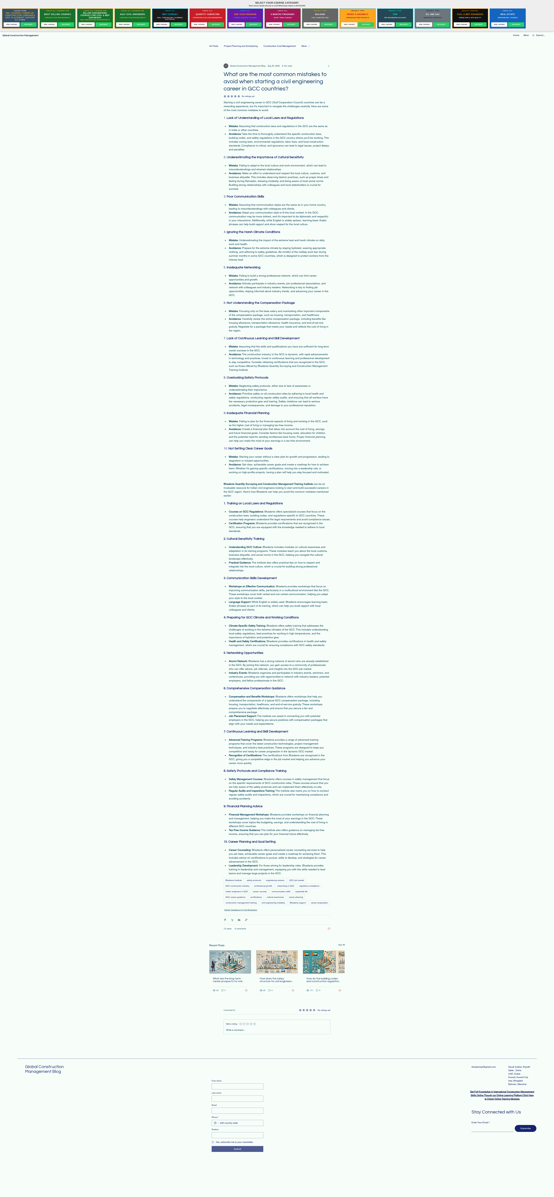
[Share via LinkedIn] (239, 919)
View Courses (11, 24)
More (304, 46)
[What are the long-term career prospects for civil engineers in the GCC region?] (230, 962)
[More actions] (328, 66)
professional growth (263, 886)
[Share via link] (246, 919)
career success (260, 891)
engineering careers (275, 880)
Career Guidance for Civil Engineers (240, 910)
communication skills (281, 891)
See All (341, 945)
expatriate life (301, 891)
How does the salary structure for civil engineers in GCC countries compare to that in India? (277, 980)
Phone (215, 1117)
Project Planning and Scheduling (241, 46)
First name (216, 1081)
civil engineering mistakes (273, 903)
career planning (296, 897)
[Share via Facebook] (225, 919)
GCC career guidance (235, 897)
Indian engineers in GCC (236, 891)
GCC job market (296, 880)
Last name (216, 1093)
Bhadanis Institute (233, 880)
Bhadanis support (298, 903)
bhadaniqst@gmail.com (484, 1066)
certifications (256, 897)
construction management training (241, 903)
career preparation (319, 903)
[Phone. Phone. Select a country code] (216, 1123)
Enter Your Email (480, 1122)
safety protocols (254, 880)
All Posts (213, 46)
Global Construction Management (20, 35)
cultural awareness (275, 897)
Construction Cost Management (279, 46)
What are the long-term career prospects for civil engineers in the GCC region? (230, 980)
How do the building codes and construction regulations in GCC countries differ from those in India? (323, 980)
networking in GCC (285, 886)
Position (215, 1129)
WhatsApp (28, 24)
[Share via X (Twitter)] (232, 919)
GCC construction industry (237, 886)
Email (214, 1105)
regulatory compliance (309, 886)
